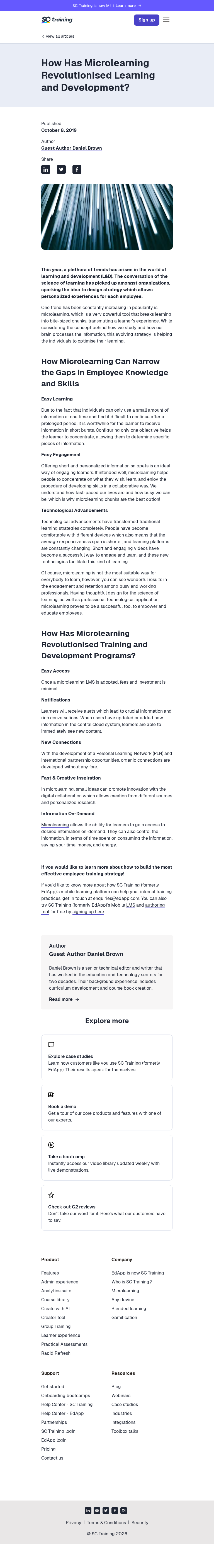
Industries (121, 1413)
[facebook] (114, 1511)
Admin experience (59, 1282)
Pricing (48, 1449)
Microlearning (55, 825)
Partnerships (54, 1422)
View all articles (60, 36)
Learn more (126, 5)
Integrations (123, 1422)
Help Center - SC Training (67, 1404)
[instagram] (123, 1511)
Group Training (56, 1326)
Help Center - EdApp (62, 1413)
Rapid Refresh (55, 1353)
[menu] (166, 20)
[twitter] (106, 1511)
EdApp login (54, 1440)
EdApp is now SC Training (137, 1273)
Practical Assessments (64, 1344)
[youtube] (97, 1511)
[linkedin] (88, 1511)
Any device (122, 1300)
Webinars (120, 1396)
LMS (130, 905)
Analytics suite (56, 1291)
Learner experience (60, 1335)
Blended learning (128, 1309)
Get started (52, 1387)
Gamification (124, 1317)
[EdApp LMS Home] (56, 20)
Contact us (52, 1458)
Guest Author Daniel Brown (71, 148)
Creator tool (53, 1317)
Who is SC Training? (131, 1282)
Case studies (124, 1404)
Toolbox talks (124, 1431)
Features (50, 1273)
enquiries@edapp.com (116, 898)
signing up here (88, 912)
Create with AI (55, 1309)
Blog (116, 1387)
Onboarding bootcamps (65, 1396)
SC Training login (58, 1431)
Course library (55, 1300)
